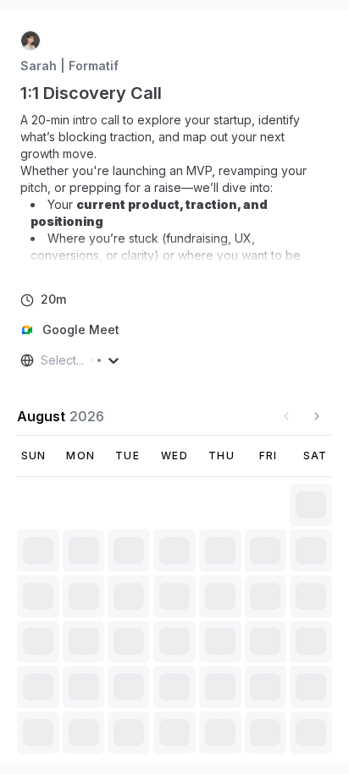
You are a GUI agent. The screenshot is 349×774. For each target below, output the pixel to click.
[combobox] (42, 360)
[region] (174, 188)
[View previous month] (286, 416)
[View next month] (317, 416)
